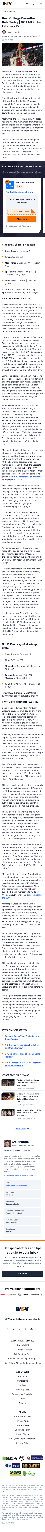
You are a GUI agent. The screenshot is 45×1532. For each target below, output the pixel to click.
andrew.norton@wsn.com (16, 1185)
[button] (41, 4)
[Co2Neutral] (29, 1473)
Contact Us (22, 1381)
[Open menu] (41, 4)
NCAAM (12, 11)
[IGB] (34, 1457)
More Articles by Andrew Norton (19, 1176)
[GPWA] (15, 1473)
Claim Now (22, 219)
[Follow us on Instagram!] (25, 1329)
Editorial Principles (22, 1416)
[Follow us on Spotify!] (31, 1329)
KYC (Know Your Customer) (22, 1438)
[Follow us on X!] (13, 1329)
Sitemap (22, 1403)
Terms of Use (22, 1425)
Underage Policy (22, 1430)
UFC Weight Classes (22, 1349)
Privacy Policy (22, 1421)
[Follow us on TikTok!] (37, 1329)
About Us (22, 1376)
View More (21, 1128)
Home (4, 11)
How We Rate (22, 1389)
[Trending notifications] (27, 4)
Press (22, 1398)
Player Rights (22, 1434)
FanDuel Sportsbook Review (19, 192)
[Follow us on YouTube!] (19, 1329)
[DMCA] (9, 1457)
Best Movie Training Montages (22, 1358)
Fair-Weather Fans (22, 1354)
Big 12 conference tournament (26, 476)
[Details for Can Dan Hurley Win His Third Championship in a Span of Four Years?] (8, 1115)
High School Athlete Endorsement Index (22, 1363)
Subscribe (22, 1273)
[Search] (34, 3)
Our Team (22, 1385)
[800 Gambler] (31, 1465)
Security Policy (23, 1443)
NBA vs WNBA (22, 1345)
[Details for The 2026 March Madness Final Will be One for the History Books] (8, 1084)
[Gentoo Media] (12, 1465)
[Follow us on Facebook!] (7, 1329)
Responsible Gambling (22, 1394)
